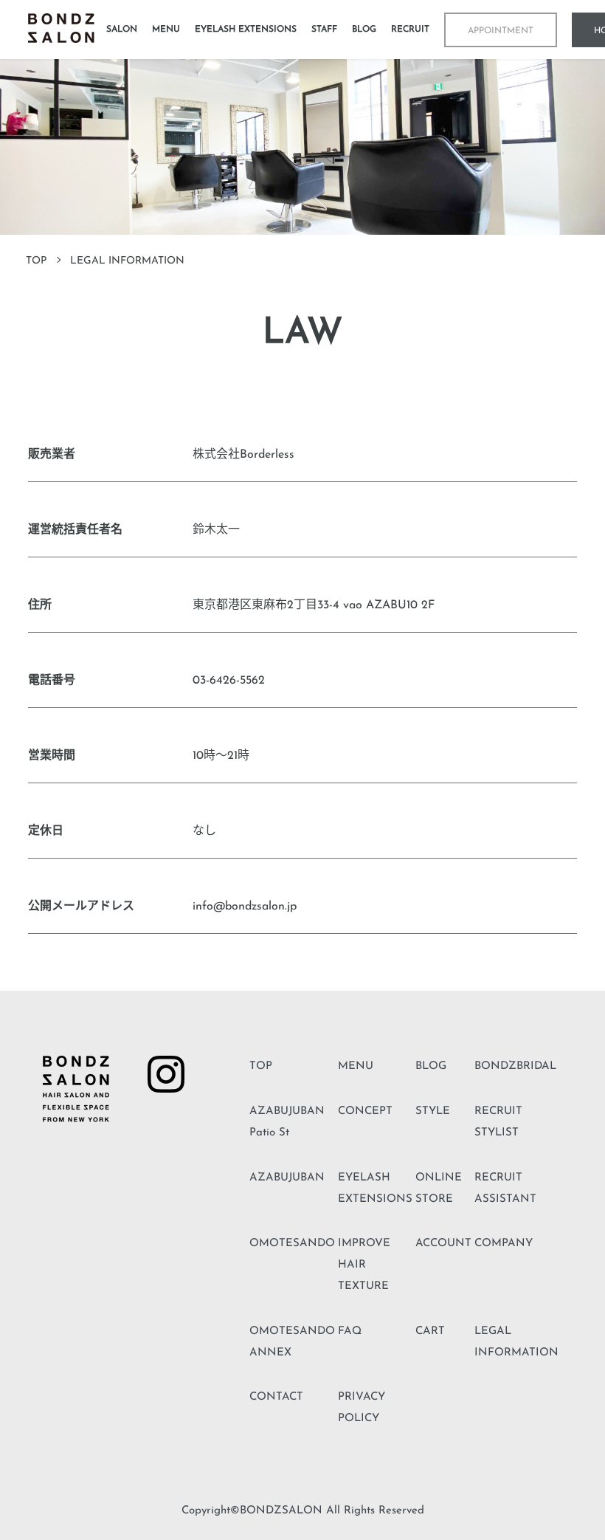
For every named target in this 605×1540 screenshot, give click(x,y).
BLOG (430, 1066)
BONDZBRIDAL (515, 1066)
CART (430, 1331)
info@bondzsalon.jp (245, 906)
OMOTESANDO (292, 1243)
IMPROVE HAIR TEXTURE (364, 1265)
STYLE (432, 1111)
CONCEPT (365, 1111)
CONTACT (276, 1397)
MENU (355, 1066)
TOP (36, 261)
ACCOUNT (443, 1243)
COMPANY (503, 1243)
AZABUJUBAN (287, 1177)
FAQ (350, 1331)
